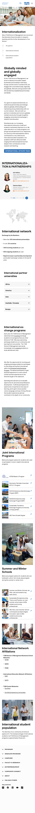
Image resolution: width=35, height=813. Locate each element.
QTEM (7, 659)
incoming (17, 336)
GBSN (7, 663)
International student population (12, 56)
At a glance (9, 45)
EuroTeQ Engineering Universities (15, 692)
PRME (6, 668)
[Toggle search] (20, 3)
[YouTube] (17, 798)
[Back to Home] (5, 3)
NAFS (6, 680)
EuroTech (8, 688)
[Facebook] (8, 798)
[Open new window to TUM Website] (26, 3)
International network (12, 50)
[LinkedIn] (13, 798)
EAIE (6, 676)
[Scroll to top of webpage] (31, 807)
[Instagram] (3, 798)
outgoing (18, 348)
